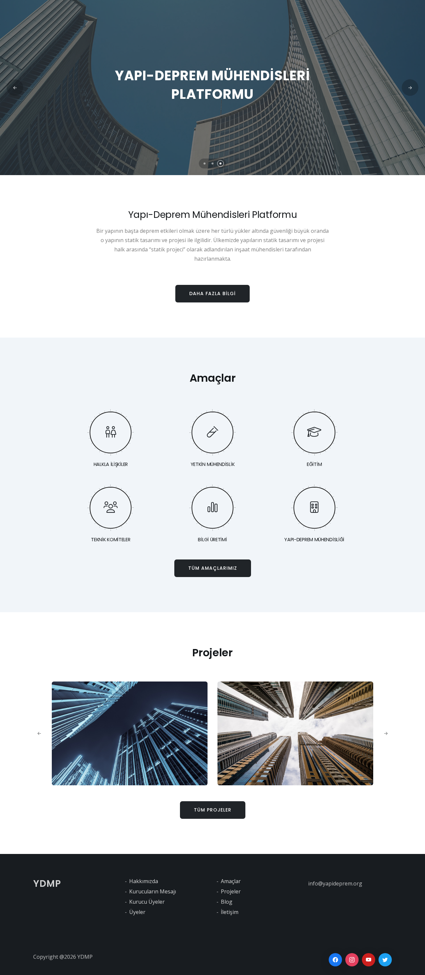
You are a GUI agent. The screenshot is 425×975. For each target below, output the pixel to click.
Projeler (231, 891)
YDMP (47, 883)
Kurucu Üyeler (147, 901)
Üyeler (137, 912)
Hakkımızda (143, 881)
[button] (204, 163)
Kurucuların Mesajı (152, 891)
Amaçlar (231, 881)
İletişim (229, 912)
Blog (226, 901)
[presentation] (15, 87)
